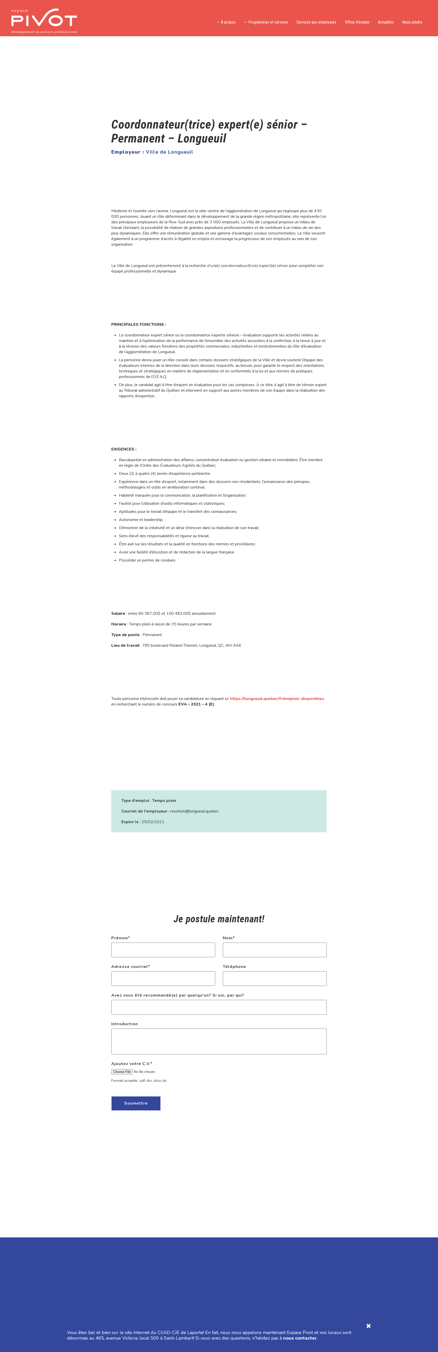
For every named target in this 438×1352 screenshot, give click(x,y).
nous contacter (300, 1338)
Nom (229, 938)
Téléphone (234, 966)
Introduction (124, 1024)
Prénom (120, 938)
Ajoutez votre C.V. (132, 1064)
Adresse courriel (130, 966)
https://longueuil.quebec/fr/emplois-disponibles (277, 698)
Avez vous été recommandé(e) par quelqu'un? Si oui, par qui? (177, 995)
